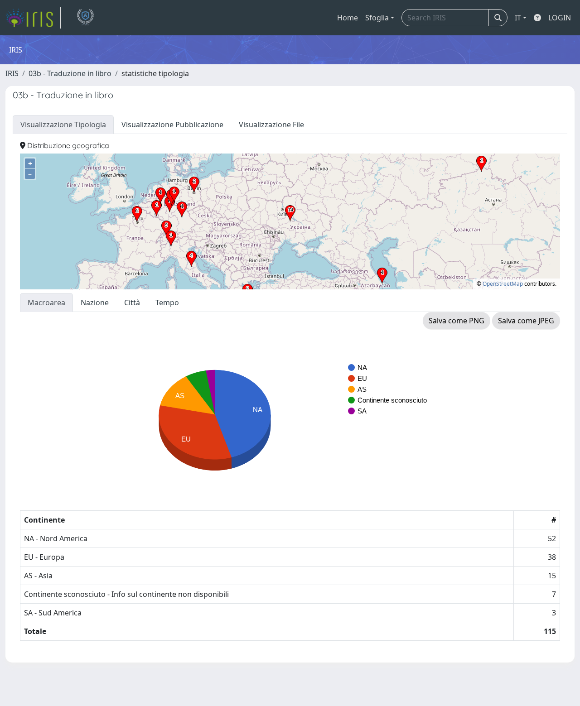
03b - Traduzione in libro (70, 73)
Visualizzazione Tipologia (63, 125)
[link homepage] (33, 18)
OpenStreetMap (503, 284)
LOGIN (559, 18)
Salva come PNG (456, 321)
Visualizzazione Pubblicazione (172, 125)
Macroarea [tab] (46, 302)
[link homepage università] (85, 18)
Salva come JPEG (526, 321)
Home (347, 18)
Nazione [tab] (95, 302)
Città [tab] (132, 302)
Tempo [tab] (167, 302)
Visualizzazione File (271, 125)
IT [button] (518, 18)
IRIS (12, 73)
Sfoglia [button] (377, 18)
